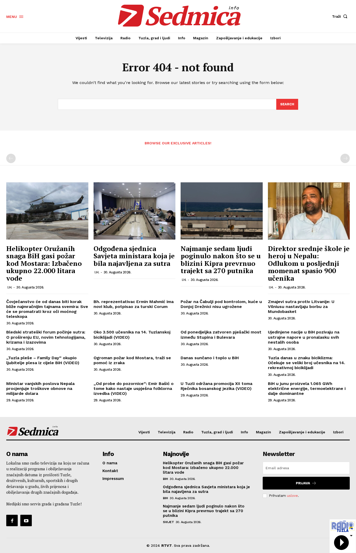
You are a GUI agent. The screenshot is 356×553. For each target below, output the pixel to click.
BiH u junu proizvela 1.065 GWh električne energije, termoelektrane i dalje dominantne (307, 388)
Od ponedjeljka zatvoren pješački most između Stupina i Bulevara (221, 334)
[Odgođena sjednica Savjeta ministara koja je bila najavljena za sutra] (135, 211)
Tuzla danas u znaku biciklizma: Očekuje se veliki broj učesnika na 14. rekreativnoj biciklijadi (306, 362)
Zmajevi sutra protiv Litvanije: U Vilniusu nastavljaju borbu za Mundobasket (301, 306)
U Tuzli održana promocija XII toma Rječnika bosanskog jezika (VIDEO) (216, 386)
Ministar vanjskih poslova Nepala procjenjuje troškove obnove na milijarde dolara (40, 388)
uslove (292, 496)
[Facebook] (12, 520)
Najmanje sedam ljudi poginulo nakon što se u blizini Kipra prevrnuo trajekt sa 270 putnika (221, 259)
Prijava (303, 483)
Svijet (168, 522)
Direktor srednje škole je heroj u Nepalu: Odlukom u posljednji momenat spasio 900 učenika (308, 263)
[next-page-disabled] (345, 158)
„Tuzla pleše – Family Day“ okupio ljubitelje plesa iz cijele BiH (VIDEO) (42, 360)
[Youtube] (26, 520)
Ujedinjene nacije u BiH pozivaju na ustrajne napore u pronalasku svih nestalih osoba (303, 337)
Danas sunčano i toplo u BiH (210, 357)
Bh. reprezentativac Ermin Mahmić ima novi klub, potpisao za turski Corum (134, 304)
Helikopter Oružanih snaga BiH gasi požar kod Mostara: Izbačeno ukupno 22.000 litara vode (44, 263)
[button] (341, 16)
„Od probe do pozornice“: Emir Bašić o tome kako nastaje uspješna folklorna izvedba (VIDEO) (134, 388)
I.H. (9, 287)
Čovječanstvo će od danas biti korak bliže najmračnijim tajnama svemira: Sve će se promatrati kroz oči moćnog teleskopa (47, 309)
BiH (165, 479)
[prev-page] (11, 158)
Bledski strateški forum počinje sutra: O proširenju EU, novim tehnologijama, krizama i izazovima (45, 337)
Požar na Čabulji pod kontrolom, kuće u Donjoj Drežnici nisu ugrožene (221, 304)
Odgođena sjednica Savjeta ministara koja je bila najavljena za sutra (134, 256)
